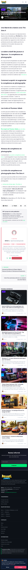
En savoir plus (12, 564)
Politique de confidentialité (6, 542)
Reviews (2, 533)
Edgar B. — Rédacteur (5, 514)
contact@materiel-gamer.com (11, 492)
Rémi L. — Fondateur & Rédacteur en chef (9, 510)
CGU (2, 546)
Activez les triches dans (12, 184)
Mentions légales (4, 540)
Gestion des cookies (5, 544)
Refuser (7, 567)
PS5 (2, 525)
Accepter (20, 567)
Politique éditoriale (4, 501)
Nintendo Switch (4, 527)
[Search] (23, 2)
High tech (3, 531)
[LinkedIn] (10, 258)
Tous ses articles (16, 258)
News (3, 9)
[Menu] (26, 2)
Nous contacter (4, 503)
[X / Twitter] (7, 258)
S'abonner (14, 465)
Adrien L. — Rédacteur (5, 516)
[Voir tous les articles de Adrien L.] (14, 232)
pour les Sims (13, 129)
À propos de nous (4, 499)
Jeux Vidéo (3, 529)
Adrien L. (7, 241)
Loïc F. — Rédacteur (5, 512)
